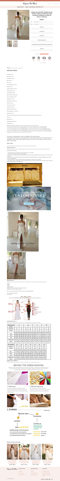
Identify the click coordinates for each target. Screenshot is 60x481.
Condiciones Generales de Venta (47, 475)
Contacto (32, 471)
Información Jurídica (46, 471)
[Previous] (8, 25)
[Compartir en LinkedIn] (45, 63)
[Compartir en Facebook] (38, 63)
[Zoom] (8, 39)
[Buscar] (42, 7)
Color (31, 21)
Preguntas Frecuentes (34, 474)
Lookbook (20, 471)
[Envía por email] (42, 63)
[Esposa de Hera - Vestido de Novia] (30, 3)
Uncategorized (43, 10)
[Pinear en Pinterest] (43, 63)
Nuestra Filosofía (21, 474)
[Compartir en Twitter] (40, 63)
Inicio (39, 10)
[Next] (28, 25)
